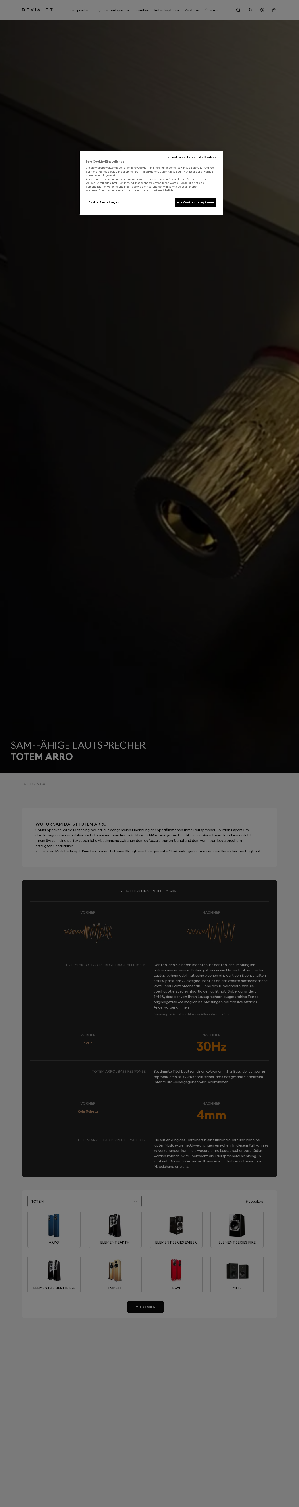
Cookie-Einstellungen (103, 202)
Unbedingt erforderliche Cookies (192, 157)
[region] (151, 183)
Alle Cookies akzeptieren (195, 202)
